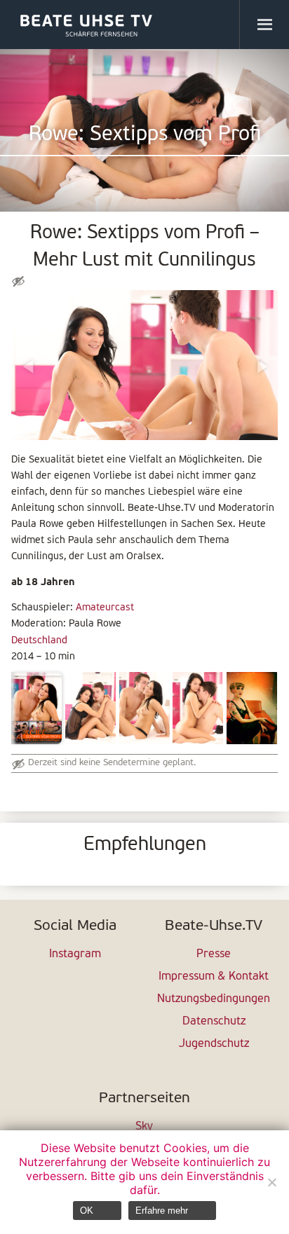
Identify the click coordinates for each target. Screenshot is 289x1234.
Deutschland (39, 641)
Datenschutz (214, 1021)
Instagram (75, 954)
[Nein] (271, 1182)
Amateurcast (105, 608)
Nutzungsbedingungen (213, 999)
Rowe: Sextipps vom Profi (145, 135)
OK (86, 1210)
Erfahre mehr (161, 1210)
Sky (144, 1126)
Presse (213, 954)
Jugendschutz (214, 1044)
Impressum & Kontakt (214, 976)
